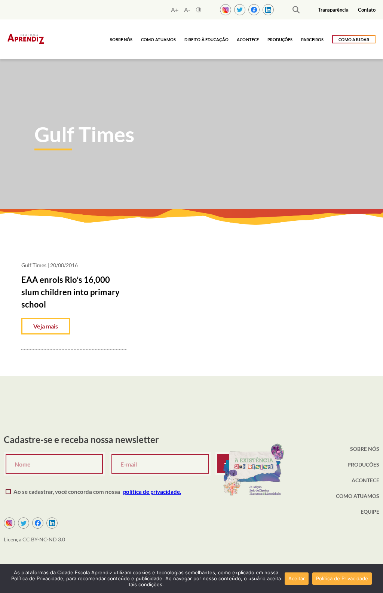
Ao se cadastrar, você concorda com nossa (97, 491)
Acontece (248, 39)
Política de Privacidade (342, 578)
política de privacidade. (152, 491)
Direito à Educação (206, 39)
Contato (367, 10)
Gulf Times (33, 265)
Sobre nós (121, 39)
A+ (174, 10)
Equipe (370, 511)
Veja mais (45, 326)
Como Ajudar (353, 39)
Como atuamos (158, 39)
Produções (280, 39)
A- (187, 10)
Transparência (333, 10)
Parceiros (312, 39)
